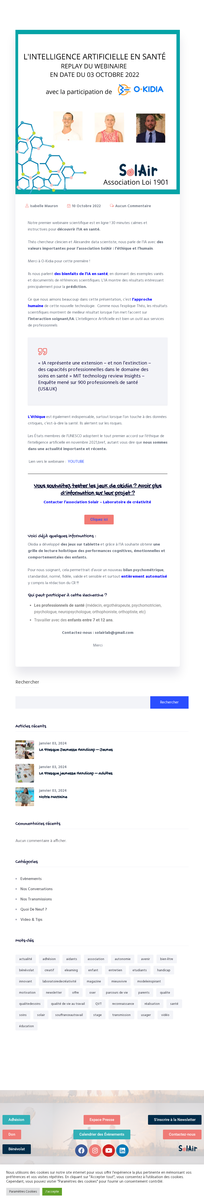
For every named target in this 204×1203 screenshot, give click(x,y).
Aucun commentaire (132, 206)
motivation (27, 992)
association (96, 959)
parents (144, 992)
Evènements (31, 879)
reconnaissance (123, 1004)
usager (146, 1015)
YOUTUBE (76, 462)
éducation (26, 1026)
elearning (71, 970)
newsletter (54, 992)
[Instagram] (95, 1150)
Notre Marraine (53, 797)
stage (97, 1015)
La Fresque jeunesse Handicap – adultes (75, 773)
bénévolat (26, 970)
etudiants (140, 970)
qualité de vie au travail (68, 1004)
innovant (25, 981)
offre (75, 992)
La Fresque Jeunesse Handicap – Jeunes (76, 749)
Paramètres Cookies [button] (23, 1191)
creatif (49, 970)
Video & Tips (31, 920)
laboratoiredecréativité (59, 981)
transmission (121, 1015)
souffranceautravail (69, 1015)
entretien (115, 970)
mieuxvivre (119, 981)
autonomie (123, 959)
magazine (94, 981)
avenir (145, 959)
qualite (165, 992)
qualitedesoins (30, 1004)
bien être (166, 959)
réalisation (152, 1004)
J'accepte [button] (52, 1191)
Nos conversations (36, 889)
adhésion (49, 959)
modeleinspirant (149, 981)
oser (92, 992)
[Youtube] (108, 1150)
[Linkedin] (122, 1150)
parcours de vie (117, 992)
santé (174, 1004)
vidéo (165, 1015)
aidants (71, 959)
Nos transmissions (36, 899)
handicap (163, 970)
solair (41, 1015)
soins (23, 1015)
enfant (93, 970)
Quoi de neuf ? (33, 909)
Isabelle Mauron (43, 206)
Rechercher (27, 682)
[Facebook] (81, 1150)
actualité (25, 959)
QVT (98, 1004)
